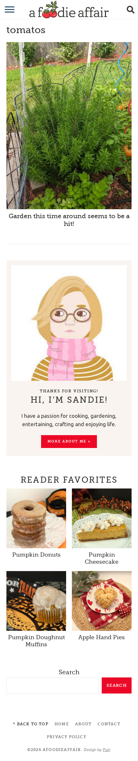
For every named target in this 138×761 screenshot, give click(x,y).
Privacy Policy (66, 737)
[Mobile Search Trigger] (132, 9)
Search (69, 672)
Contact (109, 724)
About (83, 724)
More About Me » (69, 441)
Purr (106, 749)
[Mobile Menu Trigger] (5, 9)
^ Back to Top (30, 724)
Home (62, 724)
